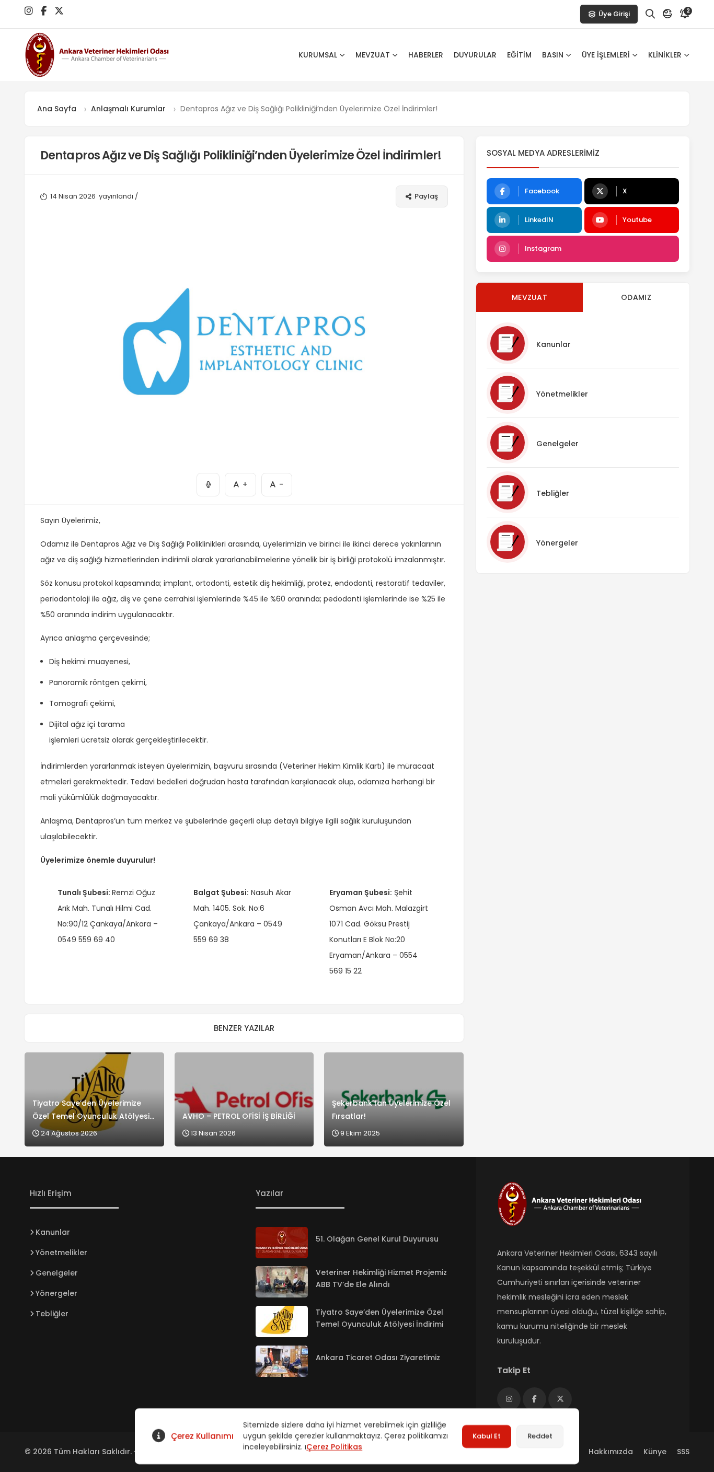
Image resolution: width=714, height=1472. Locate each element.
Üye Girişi (614, 14)
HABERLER (425, 55)
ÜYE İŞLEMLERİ (606, 55)
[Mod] (667, 14)
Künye (654, 1451)
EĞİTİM (519, 55)
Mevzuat (529, 297)
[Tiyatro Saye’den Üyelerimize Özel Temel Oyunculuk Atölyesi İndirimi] (282, 1321)
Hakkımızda (611, 1451)
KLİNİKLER (665, 55)
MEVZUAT (372, 55)
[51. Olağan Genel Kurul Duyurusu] (282, 1242)
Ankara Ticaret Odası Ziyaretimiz (378, 1357)
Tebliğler (552, 493)
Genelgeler (557, 443)
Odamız (636, 297)
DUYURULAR (475, 55)
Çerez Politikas (334, 1447)
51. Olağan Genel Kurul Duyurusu (377, 1239)
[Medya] (509, 1399)
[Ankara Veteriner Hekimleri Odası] (108, 55)
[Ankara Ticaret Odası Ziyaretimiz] (282, 1361)
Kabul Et (487, 1436)
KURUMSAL (317, 55)
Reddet (539, 1436)
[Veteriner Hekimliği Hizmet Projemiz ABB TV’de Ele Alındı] (282, 1281)
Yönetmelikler (562, 394)
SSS (683, 1451)
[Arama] (650, 14)
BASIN (552, 55)
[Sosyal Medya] (29, 11)
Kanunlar (553, 344)
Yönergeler (557, 543)
